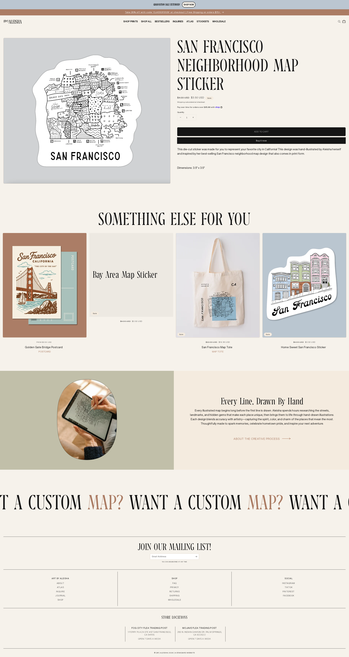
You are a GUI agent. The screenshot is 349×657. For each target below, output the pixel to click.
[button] (339, 22)
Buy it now (261, 141)
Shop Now (189, 5)
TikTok (289, 587)
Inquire (60, 592)
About (60, 583)
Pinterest (289, 592)
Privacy (174, 587)
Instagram (288, 583)
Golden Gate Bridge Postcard (44, 347)
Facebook (288, 596)
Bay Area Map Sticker (125, 274)
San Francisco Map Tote (217, 347)
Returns (174, 592)
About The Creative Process (257, 438)
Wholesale (174, 600)
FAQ (174, 583)
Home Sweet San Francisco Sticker (303, 347)
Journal (60, 596)
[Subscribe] (196, 557)
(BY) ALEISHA (162, 652)
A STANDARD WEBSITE (185, 652)
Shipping (181, 102)
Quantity (180, 112)
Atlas (60, 587)
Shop (60, 600)
